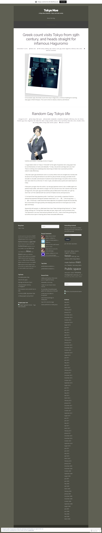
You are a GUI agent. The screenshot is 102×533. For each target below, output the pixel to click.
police (33, 256)
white (33, 266)
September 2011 (68, 413)
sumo (22, 264)
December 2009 (68, 466)
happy (27, 243)
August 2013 (67, 355)
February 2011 (67, 430)
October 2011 (67, 410)
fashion (20, 242)
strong (36, 122)
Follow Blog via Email (70, 225)
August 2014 (67, 325)
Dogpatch (67, 253)
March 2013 (67, 368)
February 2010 (67, 461)
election (27, 239)
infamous (73, 48)
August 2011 (67, 415)
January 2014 (67, 342)
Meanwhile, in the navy (46, 282)
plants (79, 265)
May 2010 (66, 453)
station (28, 262)
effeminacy (71, 119)
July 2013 (66, 357)
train (24, 266)
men (35, 48)
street (31, 262)
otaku (23, 256)
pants (29, 256)
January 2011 (67, 433)
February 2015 (67, 310)
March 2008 (67, 519)
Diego (47, 240)
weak (48, 122)
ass (27, 236)
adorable (20, 236)
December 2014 (68, 315)
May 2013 (66, 362)
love (30, 248)
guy (75, 256)
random (56, 120)
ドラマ (80, 276)
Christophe (33, 237)
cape (50, 48)
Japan (25, 246)
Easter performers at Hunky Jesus (49, 304)
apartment (24, 236)
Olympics (20, 256)
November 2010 (68, 438)
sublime (41, 122)
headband (67, 259)
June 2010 (66, 451)
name (27, 254)
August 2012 (67, 385)
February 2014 (67, 340)
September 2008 (68, 504)
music (32, 251)
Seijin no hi (20, 260)
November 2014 (68, 317)
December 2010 (68, 435)
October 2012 (67, 380)
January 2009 (67, 493)
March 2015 (67, 307)
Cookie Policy (31, 530)
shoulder (79, 120)
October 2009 (67, 471)
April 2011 (66, 425)
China (30, 237)
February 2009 (67, 491)
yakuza (55, 122)
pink (31, 256)
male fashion (70, 262)
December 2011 (68, 405)
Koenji (19, 248)
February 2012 (67, 400)
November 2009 (68, 468)
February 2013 (67, 370)
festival (81, 119)
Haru (78, 256)
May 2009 (66, 483)
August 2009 (67, 476)
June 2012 (66, 390)
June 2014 (66, 330)
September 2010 (68, 443)
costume (20, 239)
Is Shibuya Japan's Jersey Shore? (26, 296)
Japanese (30, 246)
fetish (31, 48)
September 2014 (68, 322)
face (76, 119)
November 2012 (68, 378)
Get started (63, 1)
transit (72, 272)
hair (34, 120)
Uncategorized (69, 275)
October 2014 (67, 320)
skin (34, 122)
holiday (30, 243)
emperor (31, 239)
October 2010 (67, 441)
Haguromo (68, 48)
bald (66, 251)
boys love (22, 237)
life (40, 120)
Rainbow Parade (24, 258)
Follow (67, 239)
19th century (41, 48)
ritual (59, 120)
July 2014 (66, 327)
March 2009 (67, 488)
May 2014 (66, 332)
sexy (24, 260)
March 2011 (67, 428)
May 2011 (66, 423)
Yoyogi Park (30, 268)
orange (47, 120)
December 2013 (68, 345)
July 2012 (66, 388)
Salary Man (70, 120)
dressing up (73, 253)
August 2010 (67, 446)
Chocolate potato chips (23, 277)
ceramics (26, 237)
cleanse (54, 48)
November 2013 (68, 347)
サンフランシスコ (74, 276)
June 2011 (66, 420)
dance (23, 239)
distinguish (66, 119)
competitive (60, 119)
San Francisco (32, 258)
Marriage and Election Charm (25, 282)
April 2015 (66, 305)
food (29, 241)
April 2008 (66, 516)
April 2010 (66, 456)
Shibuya (27, 260)
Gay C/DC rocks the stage (47, 302)
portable (51, 120)
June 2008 (66, 511)
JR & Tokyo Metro (75, 259)
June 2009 (66, 481)
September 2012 (68, 383)
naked (24, 254)
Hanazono (24, 243)
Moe (77, 48)
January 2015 (67, 312)
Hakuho (19, 243)
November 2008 (68, 498)
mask (19, 251)
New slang (32, 119)
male (33, 248)
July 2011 (66, 418)
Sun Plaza (26, 264)
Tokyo (33, 264)
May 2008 (66, 514)
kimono (33, 246)
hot (33, 244)
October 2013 (67, 350)
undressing (75, 275)
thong (44, 122)
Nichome (31, 254)
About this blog (51, 18)
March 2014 (67, 337)
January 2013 (67, 372)
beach (33, 236)
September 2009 (68, 473)
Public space (39, 119)
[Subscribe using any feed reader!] (65, 293)
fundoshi (19, 120)
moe (66, 265)
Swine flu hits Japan (22, 279)
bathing (47, 48)
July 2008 (66, 509)
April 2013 (66, 365)
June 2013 (66, 360)
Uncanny (78, 272)
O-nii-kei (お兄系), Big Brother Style (26, 293)
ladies (22, 248)
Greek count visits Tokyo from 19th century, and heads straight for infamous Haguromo (51, 39)
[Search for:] (50, 226)
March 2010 (67, 458)
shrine (82, 120)
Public (19, 258)
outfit (26, 256)
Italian (37, 120)
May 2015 (66, 302)
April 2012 (66, 395)
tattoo (30, 264)
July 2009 (66, 478)
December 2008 (68, 496)
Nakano (20, 254)
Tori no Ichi (20, 266)
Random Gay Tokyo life (51, 114)
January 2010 (67, 463)
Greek (63, 48)
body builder (47, 119)
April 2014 (66, 335)
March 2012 (67, 398)
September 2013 (68, 352)
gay (60, 48)
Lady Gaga (26, 248)
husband (21, 246)
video (30, 266)
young (27, 268)
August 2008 (67, 506)
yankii (24, 268)
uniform (27, 266)
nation (43, 120)
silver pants (67, 272)
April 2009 (66, 486)
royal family (64, 120)
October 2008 (67, 501)
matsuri (22, 251)
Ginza (25, 120)
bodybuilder (54, 119)
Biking (72, 251)
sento (80, 48)
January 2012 (67, 403)
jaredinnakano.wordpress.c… (48, 266)
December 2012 (68, 375)
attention (30, 236)
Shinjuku (32, 260)
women (51, 122)
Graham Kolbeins (50, 253)
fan (78, 119)
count (57, 48)
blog (19, 237)
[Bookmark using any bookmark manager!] (73, 291)
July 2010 (66, 448)
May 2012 (66, 393)
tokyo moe (48, 236)
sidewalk (23, 262)
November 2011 (68, 408)
